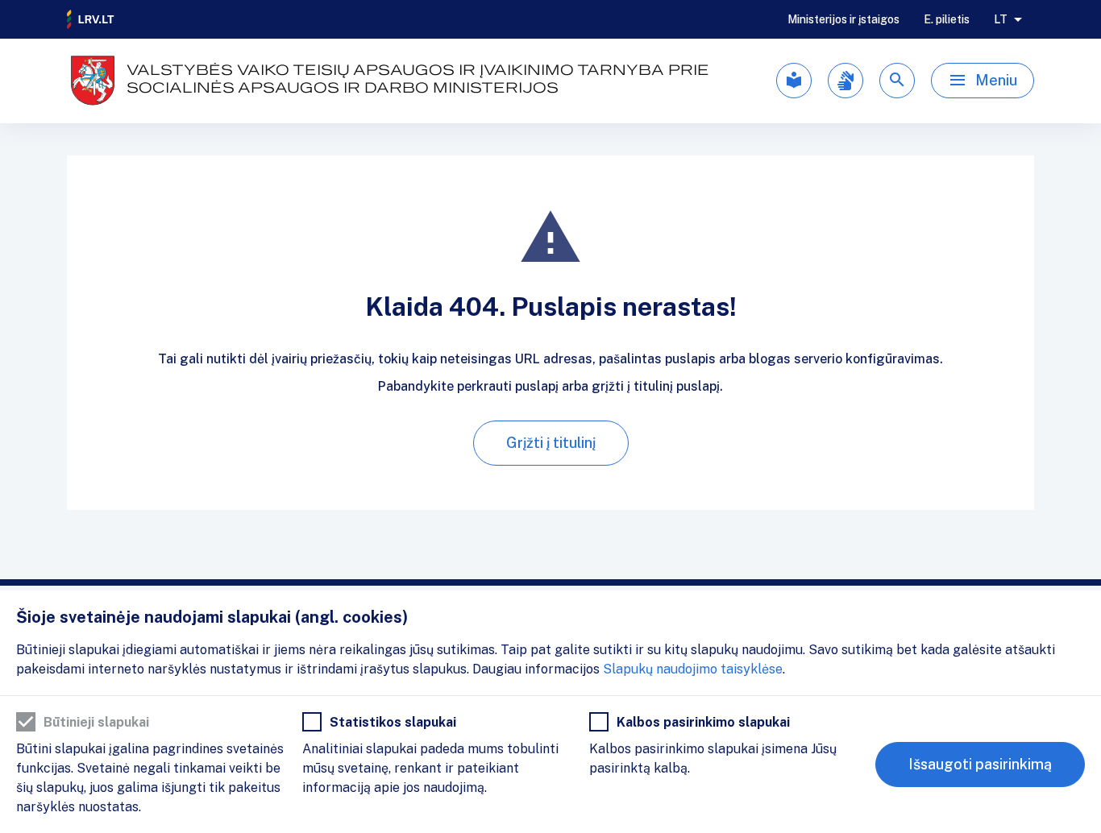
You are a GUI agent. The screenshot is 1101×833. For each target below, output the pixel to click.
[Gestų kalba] (845, 80)
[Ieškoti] (897, 80)
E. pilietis (947, 19)
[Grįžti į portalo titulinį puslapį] (91, 19)
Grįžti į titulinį (551, 442)
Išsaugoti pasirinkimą (980, 764)
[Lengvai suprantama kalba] (794, 80)
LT (1001, 19)
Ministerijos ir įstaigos (843, 19)
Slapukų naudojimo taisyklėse (693, 669)
